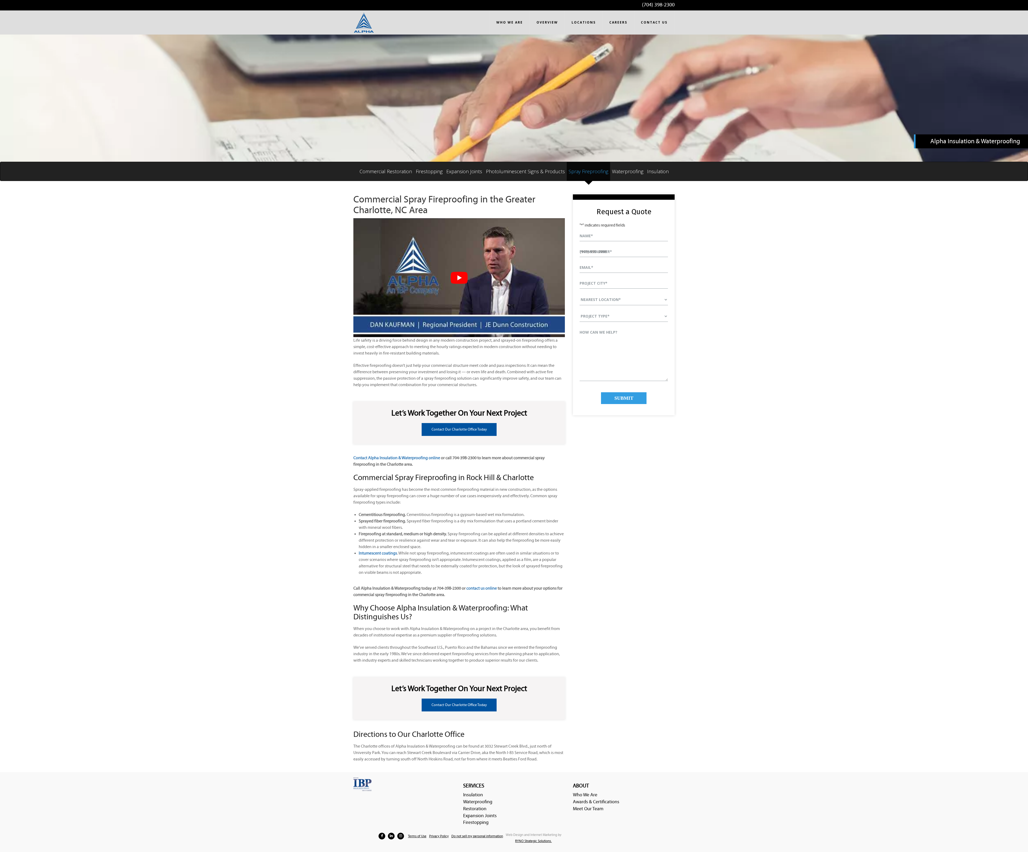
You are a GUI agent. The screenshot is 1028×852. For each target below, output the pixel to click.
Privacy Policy (439, 836)
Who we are (509, 22)
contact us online (481, 588)
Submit (623, 398)
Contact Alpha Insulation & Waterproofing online (396, 457)
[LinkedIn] (391, 836)
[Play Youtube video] (459, 277)
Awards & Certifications (596, 802)
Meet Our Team (588, 809)
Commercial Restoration (386, 171)
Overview (547, 22)
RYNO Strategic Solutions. (533, 841)
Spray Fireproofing (588, 171)
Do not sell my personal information (477, 836)
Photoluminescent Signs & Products (525, 171)
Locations (584, 22)
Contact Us (654, 22)
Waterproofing (627, 171)
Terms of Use (417, 836)
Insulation (658, 171)
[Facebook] (382, 836)
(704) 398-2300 (658, 5)
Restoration (474, 809)
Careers (618, 22)
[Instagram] (400, 836)
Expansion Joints (464, 171)
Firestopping (429, 171)
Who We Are (585, 795)
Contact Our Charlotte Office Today (459, 429)
